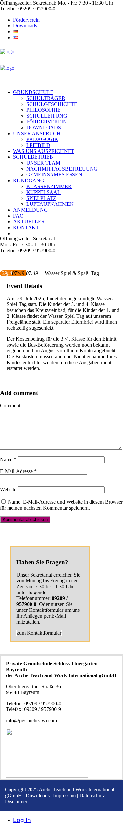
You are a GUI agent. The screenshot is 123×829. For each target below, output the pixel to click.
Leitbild (38, 145)
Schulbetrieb (33, 157)
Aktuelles (28, 221)
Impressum (64, 795)
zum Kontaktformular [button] (39, 633)
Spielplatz (41, 198)
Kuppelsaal (43, 192)
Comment (10, 405)
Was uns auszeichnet (43, 151)
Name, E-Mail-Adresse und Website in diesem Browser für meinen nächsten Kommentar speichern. (61, 505)
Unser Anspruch (37, 133)
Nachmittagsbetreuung (62, 168)
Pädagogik (42, 139)
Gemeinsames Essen (54, 174)
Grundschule (33, 92)
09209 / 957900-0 (36, 8)
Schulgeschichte (51, 104)
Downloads (25, 25)
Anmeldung (30, 210)
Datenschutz (92, 795)
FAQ (18, 216)
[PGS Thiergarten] (61, 65)
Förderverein (26, 20)
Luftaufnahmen (50, 204)
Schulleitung (46, 116)
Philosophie (43, 110)
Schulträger (45, 98)
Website (8, 489)
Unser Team (43, 163)
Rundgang (28, 180)
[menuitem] (68, 20)
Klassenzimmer (49, 186)
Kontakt (26, 227)
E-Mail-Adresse (18, 471)
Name (8, 459)
